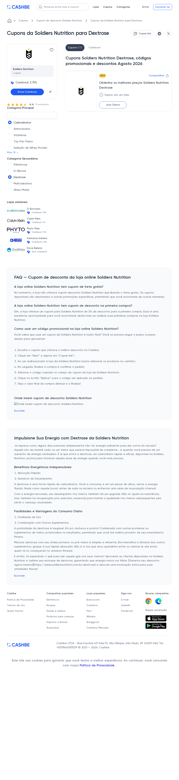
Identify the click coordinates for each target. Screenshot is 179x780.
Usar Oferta (113, 105)
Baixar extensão (156, 610)
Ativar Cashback (27, 92)
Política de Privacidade (98, 665)
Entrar (145, 7)
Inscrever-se (162, 7)
